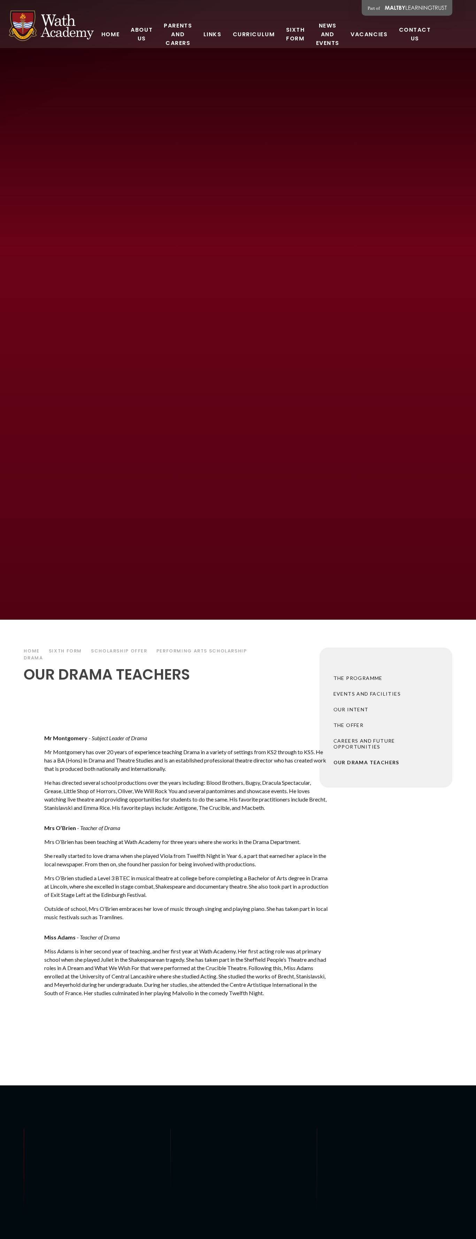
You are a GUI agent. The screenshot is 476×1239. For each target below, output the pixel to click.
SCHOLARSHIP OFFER (119, 651)
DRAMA (33, 658)
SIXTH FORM (65, 651)
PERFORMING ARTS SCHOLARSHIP (201, 651)
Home (32, 651)
